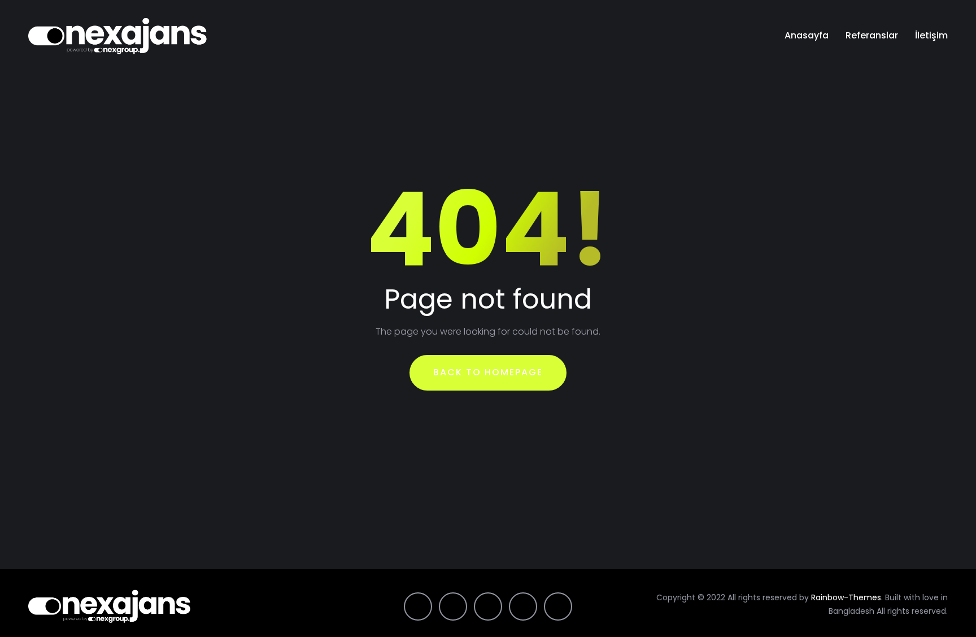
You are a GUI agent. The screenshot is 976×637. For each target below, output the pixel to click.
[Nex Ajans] (117, 35)
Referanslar (872, 35)
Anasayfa (807, 35)
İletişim (931, 35)
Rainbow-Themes (846, 597)
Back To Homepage (488, 372)
